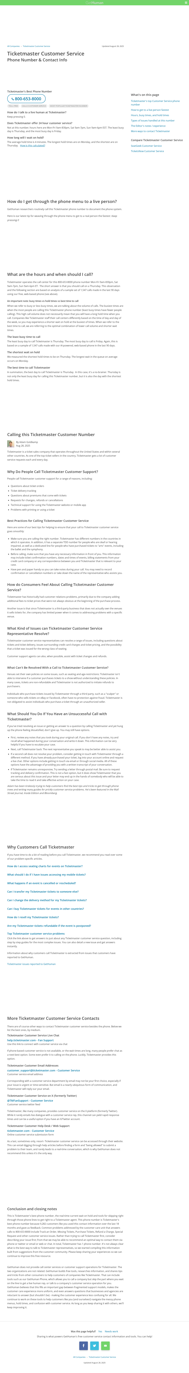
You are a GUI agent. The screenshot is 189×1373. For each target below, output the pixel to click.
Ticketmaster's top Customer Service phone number (155, 102)
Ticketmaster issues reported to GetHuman (31, 964)
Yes (100, 1331)
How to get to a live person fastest (150, 110)
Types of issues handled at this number (153, 120)
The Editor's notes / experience (148, 125)
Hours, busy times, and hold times (150, 115)
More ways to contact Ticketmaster (150, 131)
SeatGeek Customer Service (146, 145)
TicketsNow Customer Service (147, 151)
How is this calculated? (32, 145)
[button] (186, 2)
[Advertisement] (65, 172)
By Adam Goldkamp (27, 442)
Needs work (111, 1331)
